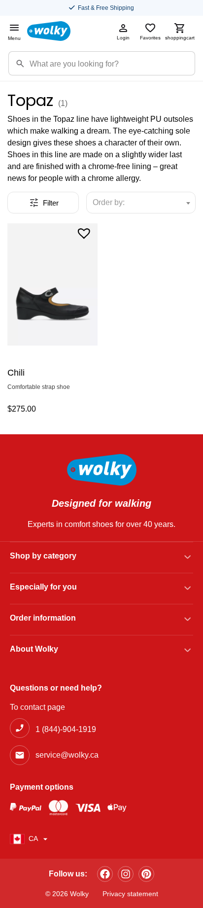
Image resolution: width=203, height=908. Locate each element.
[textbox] (113, 202)
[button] (84, 233)
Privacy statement (130, 894)
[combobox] (141, 202)
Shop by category (43, 556)
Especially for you (43, 587)
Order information (43, 618)
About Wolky (34, 649)
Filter (51, 203)
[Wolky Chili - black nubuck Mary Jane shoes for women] (52, 284)
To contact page (37, 707)
